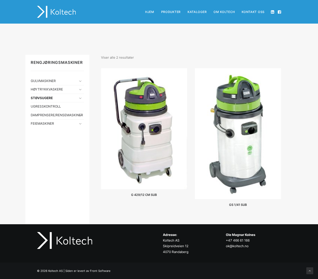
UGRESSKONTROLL (46, 106)
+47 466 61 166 (238, 240)
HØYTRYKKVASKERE (47, 89)
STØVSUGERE (42, 98)
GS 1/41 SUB (238, 204)
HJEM (149, 12)
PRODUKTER (171, 12)
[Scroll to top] (309, 270)
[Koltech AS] (56, 12)
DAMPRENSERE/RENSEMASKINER (57, 115)
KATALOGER (197, 12)
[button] (273, 12)
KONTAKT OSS (253, 12)
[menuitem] (149, 12)
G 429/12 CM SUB (144, 195)
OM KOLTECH (224, 12)
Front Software (100, 271)
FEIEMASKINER (42, 123)
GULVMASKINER (43, 81)
